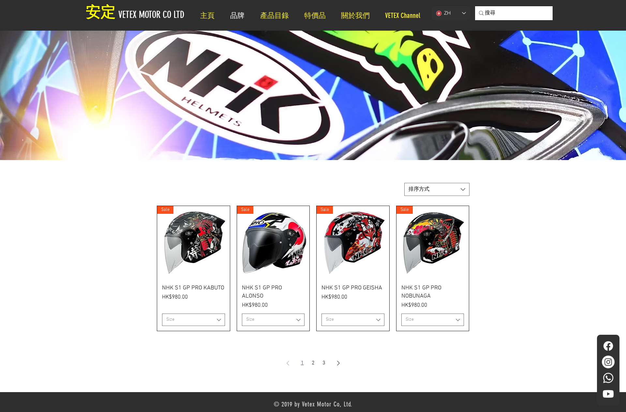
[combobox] (437, 189)
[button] (358, 15)
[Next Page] (338, 363)
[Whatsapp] (608, 378)
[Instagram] (608, 362)
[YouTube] (608, 394)
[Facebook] (608, 346)
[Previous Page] (288, 363)
